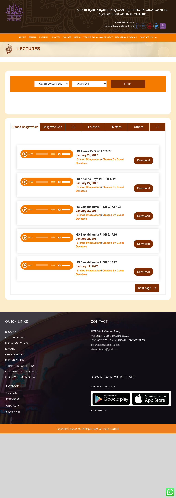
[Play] (24, 154)
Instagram (13, 399)
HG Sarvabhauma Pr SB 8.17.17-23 (98, 207)
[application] (46, 154)
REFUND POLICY (14, 360)
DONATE (10, 349)
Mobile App (13, 412)
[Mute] (59, 154)
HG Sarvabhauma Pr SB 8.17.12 (96, 262)
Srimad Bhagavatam (89, 159)
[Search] (156, 37)
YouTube (12, 393)
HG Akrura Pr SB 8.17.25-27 (94, 151)
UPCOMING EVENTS (16, 343)
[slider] (67, 154)
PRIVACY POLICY (15, 354)
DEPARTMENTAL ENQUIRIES (21, 371)
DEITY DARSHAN (15, 337)
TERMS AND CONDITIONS (19, 366)
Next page (145, 288)
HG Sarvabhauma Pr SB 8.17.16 (96, 234)
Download (143, 160)
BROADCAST (12, 332)
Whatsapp (12, 406)
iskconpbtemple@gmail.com (119, 25)
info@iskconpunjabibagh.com (105, 345)
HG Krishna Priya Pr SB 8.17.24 (96, 179)
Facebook (12, 386)
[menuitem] (22, 37)
